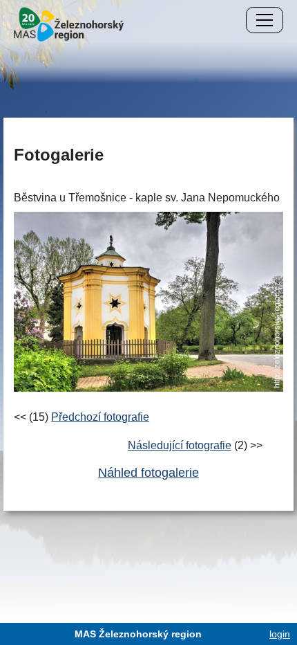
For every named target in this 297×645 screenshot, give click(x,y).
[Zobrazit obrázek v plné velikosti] (148, 301)
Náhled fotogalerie (148, 473)
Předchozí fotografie (100, 417)
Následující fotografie (179, 445)
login (279, 633)
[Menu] (264, 20)
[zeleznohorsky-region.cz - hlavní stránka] (69, 23)
